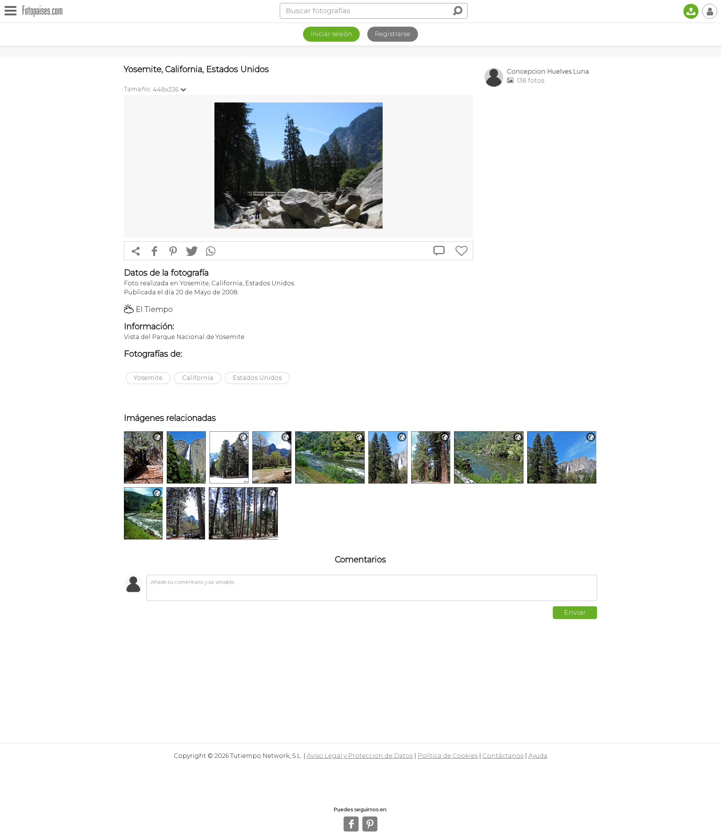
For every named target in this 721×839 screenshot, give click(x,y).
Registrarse (392, 34)
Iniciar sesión (331, 34)
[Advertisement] (540, 210)
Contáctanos (503, 755)
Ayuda (538, 755)
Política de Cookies (448, 755)
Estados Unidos (257, 377)
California (197, 377)
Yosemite (148, 377)
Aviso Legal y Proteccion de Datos (360, 755)
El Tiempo (148, 309)
